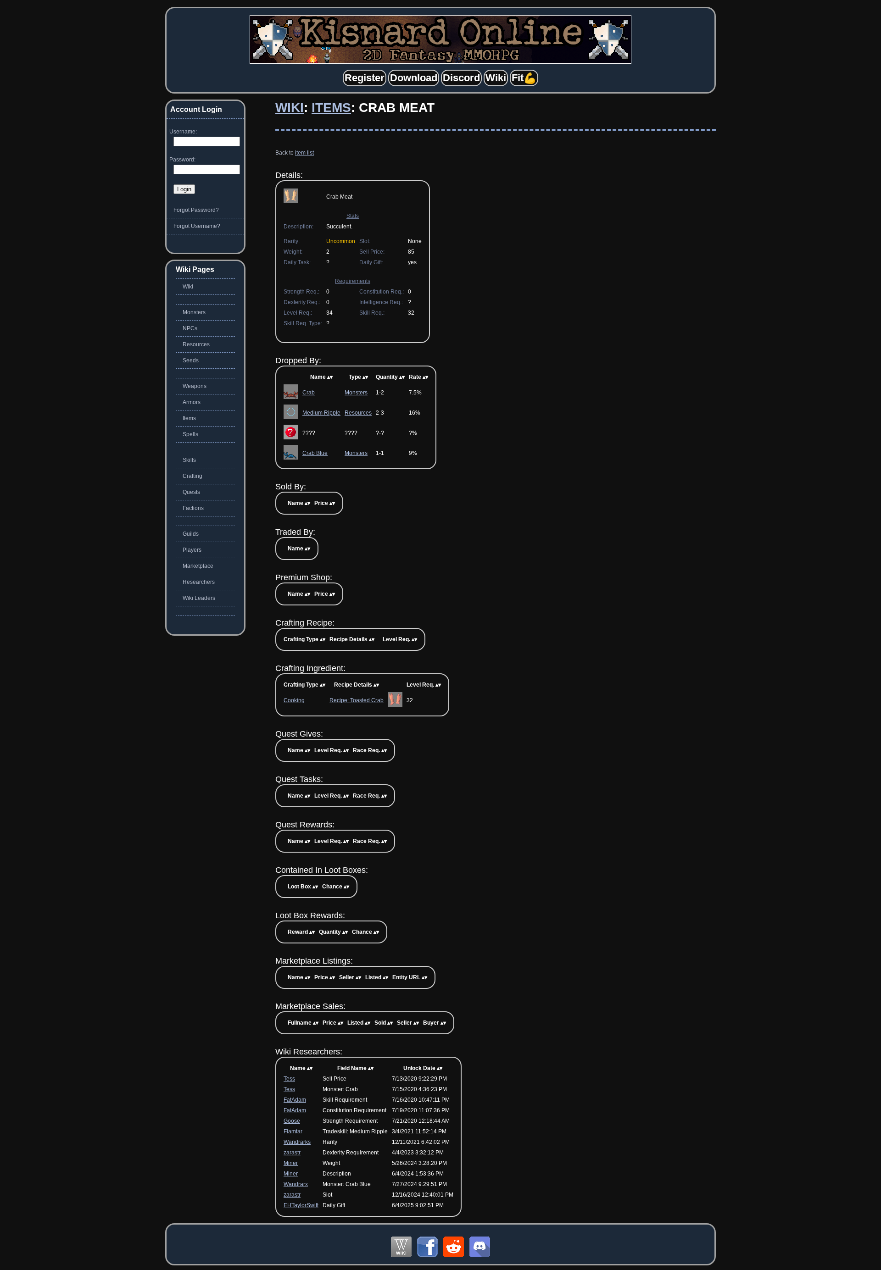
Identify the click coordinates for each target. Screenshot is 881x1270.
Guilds (191, 534)
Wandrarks (297, 1142)
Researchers (199, 582)
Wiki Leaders (199, 598)
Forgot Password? (196, 210)
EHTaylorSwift (301, 1205)
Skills (189, 460)
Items (331, 107)
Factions (193, 508)
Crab (308, 392)
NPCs (190, 328)
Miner (291, 1163)
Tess (289, 1079)
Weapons (194, 386)
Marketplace (198, 566)
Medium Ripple (321, 413)
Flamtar (293, 1131)
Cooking (294, 700)
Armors (192, 402)
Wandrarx (296, 1184)
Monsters (356, 392)
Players (192, 550)
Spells (190, 434)
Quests (191, 492)
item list (304, 153)
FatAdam (295, 1100)
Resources (358, 413)
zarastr (292, 1152)
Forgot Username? (196, 226)
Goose (292, 1121)
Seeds (191, 360)
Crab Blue (315, 453)
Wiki (289, 107)
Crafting (192, 476)
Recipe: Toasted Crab (356, 700)
